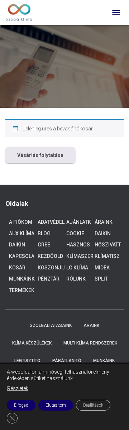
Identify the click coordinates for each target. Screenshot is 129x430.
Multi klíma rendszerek (90, 343)
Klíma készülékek (32, 343)
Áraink (104, 222)
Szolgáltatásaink (51, 325)
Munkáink (22, 279)
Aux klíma (21, 233)
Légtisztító (27, 360)
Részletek (17, 388)
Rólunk (76, 279)
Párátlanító (66, 360)
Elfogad (21, 405)
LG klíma (77, 268)
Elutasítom (56, 405)
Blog (44, 233)
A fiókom (20, 222)
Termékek (21, 290)
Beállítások (93, 405)
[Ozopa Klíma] (21, 13)
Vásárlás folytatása (40, 155)
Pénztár (48, 279)
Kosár (17, 268)
